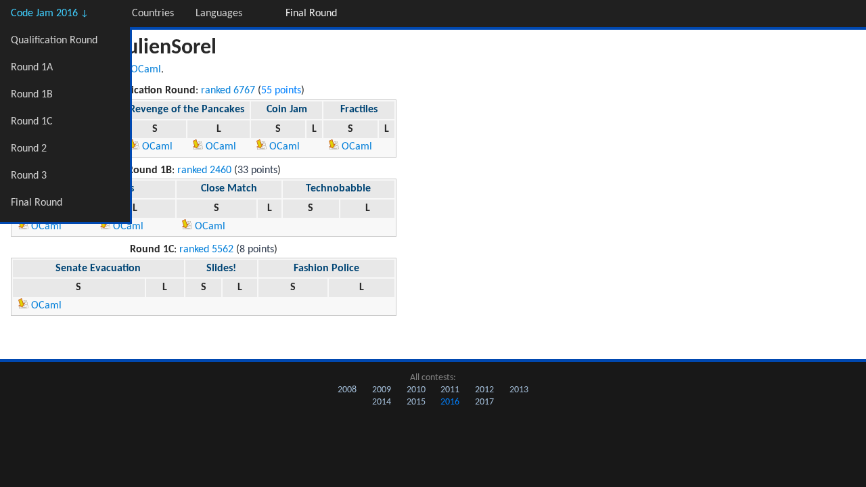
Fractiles (359, 109)
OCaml (146, 69)
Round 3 (29, 175)
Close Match (229, 188)
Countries (153, 13)
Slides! (221, 268)
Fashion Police (326, 268)
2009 (381, 390)
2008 (347, 390)
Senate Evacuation (98, 268)
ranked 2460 (204, 170)
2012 (484, 390)
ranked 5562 (206, 249)
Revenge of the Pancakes (186, 109)
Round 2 (29, 148)
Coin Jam (287, 109)
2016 (449, 402)
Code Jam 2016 (50, 13)
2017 (484, 402)
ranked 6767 (228, 90)
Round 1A (32, 67)
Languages (219, 13)
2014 (381, 402)
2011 (449, 390)
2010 (416, 390)
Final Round (36, 203)
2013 (518, 390)
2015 (416, 402)
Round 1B (32, 94)
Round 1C (32, 121)
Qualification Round (54, 40)
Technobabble (338, 188)
